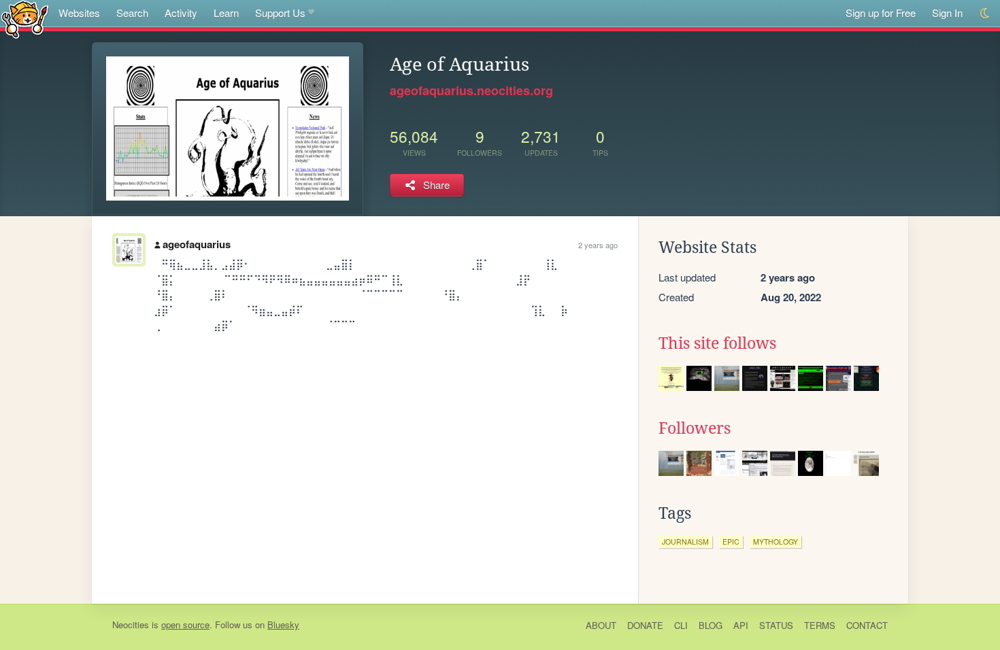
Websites (79, 12)
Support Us (280, 12)
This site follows (717, 343)
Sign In (947, 12)
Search (132, 12)
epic (730, 541)
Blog (710, 625)
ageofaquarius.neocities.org (471, 90)
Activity (181, 12)
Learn (226, 12)
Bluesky (283, 624)
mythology (775, 541)
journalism (685, 541)
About (601, 625)
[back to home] (25, 19)
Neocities (130, 624)
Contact (867, 625)
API (740, 625)
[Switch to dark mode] (985, 13)
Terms (819, 625)
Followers (695, 428)
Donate (645, 625)
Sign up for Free (881, 12)
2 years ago (598, 244)
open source (185, 624)
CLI (681, 625)
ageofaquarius (197, 244)
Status (776, 625)
